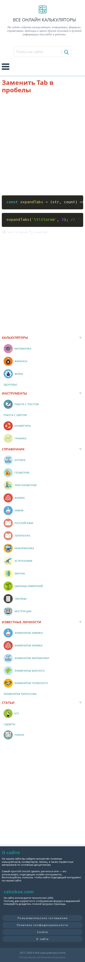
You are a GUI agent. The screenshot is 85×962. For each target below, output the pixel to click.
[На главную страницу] (42, 9)
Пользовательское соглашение (42, 918)
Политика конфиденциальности (42, 925)
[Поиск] (66, 52)
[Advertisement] (42, 144)
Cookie (42, 932)
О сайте (42, 939)
